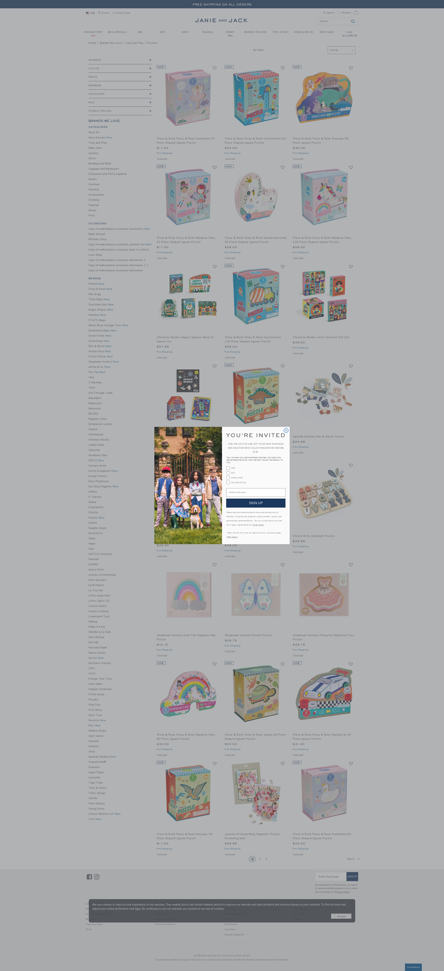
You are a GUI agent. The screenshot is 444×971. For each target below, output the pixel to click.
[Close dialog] (286, 430)
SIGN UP (256, 503)
